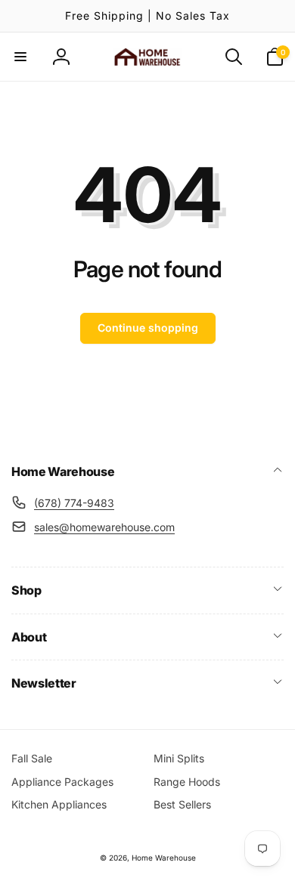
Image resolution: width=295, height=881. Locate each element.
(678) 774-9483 (74, 502)
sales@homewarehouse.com (104, 527)
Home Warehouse (164, 857)
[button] (20, 56)
